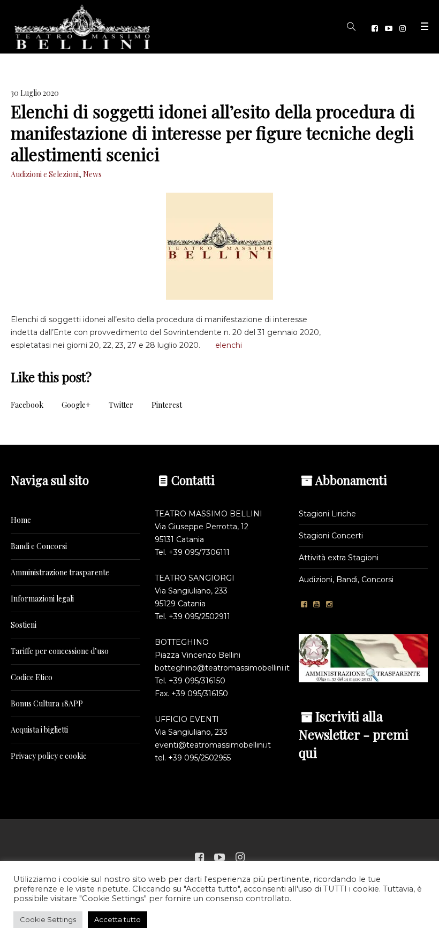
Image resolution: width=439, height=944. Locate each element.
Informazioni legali (42, 598)
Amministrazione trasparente (60, 572)
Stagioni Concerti (331, 535)
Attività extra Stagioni (339, 557)
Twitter (121, 405)
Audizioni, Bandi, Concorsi (346, 579)
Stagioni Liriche (327, 514)
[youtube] (388, 28)
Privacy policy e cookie (49, 756)
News (92, 174)
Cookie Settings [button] (48, 919)
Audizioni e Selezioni (45, 174)
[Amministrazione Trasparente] (363, 658)
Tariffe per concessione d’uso (60, 651)
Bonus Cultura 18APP (47, 703)
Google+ (76, 405)
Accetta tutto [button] (117, 919)
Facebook (27, 405)
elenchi (228, 345)
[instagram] (402, 28)
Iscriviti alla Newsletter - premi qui (353, 734)
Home (21, 520)
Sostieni (23, 625)
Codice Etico (31, 677)
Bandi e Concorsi (39, 546)
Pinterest (167, 405)
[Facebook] (374, 28)
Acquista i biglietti (39, 730)
